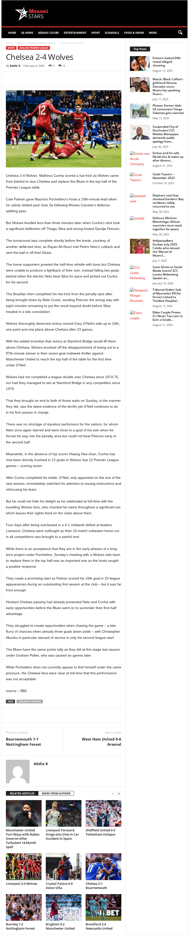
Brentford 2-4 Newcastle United (99, 926)
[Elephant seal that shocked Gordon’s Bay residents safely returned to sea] (140, 200)
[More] (97, 78)
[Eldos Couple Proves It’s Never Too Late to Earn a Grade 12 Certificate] (140, 317)
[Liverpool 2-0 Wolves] (24, 866)
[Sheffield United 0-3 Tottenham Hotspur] (103, 813)
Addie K (15, 65)
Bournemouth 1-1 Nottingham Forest (23, 742)
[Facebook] (40, 78)
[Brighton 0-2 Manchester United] (63, 907)
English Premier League (42, 43)
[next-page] (118, 793)
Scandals (112, 32)
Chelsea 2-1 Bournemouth (96, 885)
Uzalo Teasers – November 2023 (164, 176)
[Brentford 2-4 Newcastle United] (103, 907)
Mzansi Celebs (48, 32)
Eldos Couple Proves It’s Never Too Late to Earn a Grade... (168, 316)
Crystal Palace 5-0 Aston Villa (59, 885)
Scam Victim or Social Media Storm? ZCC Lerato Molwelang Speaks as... (167, 272)
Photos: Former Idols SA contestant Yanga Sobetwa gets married (168, 109)
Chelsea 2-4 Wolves (29, 701)
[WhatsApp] (74, 78)
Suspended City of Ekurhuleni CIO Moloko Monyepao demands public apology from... (165, 134)
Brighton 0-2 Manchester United (60, 926)
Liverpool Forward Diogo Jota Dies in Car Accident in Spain (62, 834)
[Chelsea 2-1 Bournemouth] (103, 866)
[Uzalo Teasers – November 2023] (140, 179)
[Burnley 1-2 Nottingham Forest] (24, 907)
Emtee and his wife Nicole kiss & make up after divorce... (168, 156)
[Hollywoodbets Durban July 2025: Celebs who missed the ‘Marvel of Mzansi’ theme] (140, 246)
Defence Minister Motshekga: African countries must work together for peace (167, 223)
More (153, 32)
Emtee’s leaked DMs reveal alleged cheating (167, 61)
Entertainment (75, 32)
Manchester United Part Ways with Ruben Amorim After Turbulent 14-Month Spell (22, 838)
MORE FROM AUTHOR (56, 793)
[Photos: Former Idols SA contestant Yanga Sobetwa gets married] (140, 111)
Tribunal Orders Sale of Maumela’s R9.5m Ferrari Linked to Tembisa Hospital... (167, 295)
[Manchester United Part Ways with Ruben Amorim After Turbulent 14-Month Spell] (24, 813)
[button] (180, 32)
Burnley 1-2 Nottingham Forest (20, 926)
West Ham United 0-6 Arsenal (101, 742)
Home (12, 32)
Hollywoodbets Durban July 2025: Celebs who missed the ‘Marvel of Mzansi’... (166, 248)
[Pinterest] (62, 78)
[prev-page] (112, 793)
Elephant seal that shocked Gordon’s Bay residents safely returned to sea (168, 201)
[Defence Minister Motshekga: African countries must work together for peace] (140, 223)
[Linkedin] (85, 78)
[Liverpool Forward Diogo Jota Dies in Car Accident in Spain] (63, 813)
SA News (27, 32)
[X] (51, 78)
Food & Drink (134, 32)
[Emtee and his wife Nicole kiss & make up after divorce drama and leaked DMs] (140, 158)
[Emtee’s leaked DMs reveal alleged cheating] (140, 63)
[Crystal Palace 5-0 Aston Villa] (63, 866)
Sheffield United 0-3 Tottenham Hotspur (101, 832)
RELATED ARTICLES (22, 793)
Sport (95, 32)
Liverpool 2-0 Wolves (21, 883)
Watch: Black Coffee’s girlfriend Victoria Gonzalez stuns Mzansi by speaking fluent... (168, 86)
